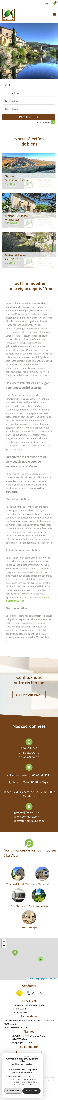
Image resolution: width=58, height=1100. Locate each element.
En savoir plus (29, 694)
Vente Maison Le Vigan (42, 884)
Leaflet (30, 979)
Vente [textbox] (8, 84)
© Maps (38, 979)
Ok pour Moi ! (31, 1090)
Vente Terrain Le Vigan (38, 906)
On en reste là (30, 1056)
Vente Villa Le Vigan (18, 906)
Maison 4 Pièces (15, 256)
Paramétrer (13, 1090)
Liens (45, 1080)
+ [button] (4, 941)
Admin (50, 1080)
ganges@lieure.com (26, 812)
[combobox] (29, 85)
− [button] (4, 945)
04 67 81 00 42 (29, 752)
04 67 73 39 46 (29, 748)
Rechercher (28, 117)
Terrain (16, 177)
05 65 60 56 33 (29, 757)
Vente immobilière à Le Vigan (18, 884)
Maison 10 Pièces (16, 217)
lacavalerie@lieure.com (29, 820)
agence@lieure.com (26, 816)
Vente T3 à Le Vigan (29, 928)
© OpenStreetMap (50, 979)
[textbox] (29, 93)
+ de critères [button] (45, 122)
